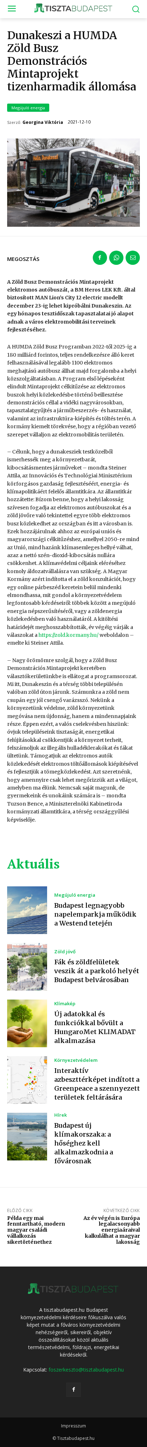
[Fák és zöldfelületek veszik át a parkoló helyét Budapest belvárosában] (27, 967)
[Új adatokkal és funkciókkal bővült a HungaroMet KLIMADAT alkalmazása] (27, 1023)
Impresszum (73, 1426)
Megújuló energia (28, 107)
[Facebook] (100, 258)
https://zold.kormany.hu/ (68, 635)
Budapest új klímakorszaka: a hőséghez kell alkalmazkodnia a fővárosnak (83, 1143)
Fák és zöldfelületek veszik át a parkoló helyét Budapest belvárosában (96, 971)
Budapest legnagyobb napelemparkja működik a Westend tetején (95, 914)
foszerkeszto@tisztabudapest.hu (86, 1369)
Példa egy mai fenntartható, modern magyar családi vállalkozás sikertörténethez (36, 1230)
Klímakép (64, 1003)
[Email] (133, 258)
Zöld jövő (65, 951)
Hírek (60, 1115)
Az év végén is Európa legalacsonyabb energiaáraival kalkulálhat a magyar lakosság (111, 1230)
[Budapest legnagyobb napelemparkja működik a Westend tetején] (27, 910)
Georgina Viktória (42, 122)
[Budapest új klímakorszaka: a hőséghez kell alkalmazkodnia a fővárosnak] (27, 1136)
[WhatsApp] (116, 258)
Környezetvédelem (75, 1060)
